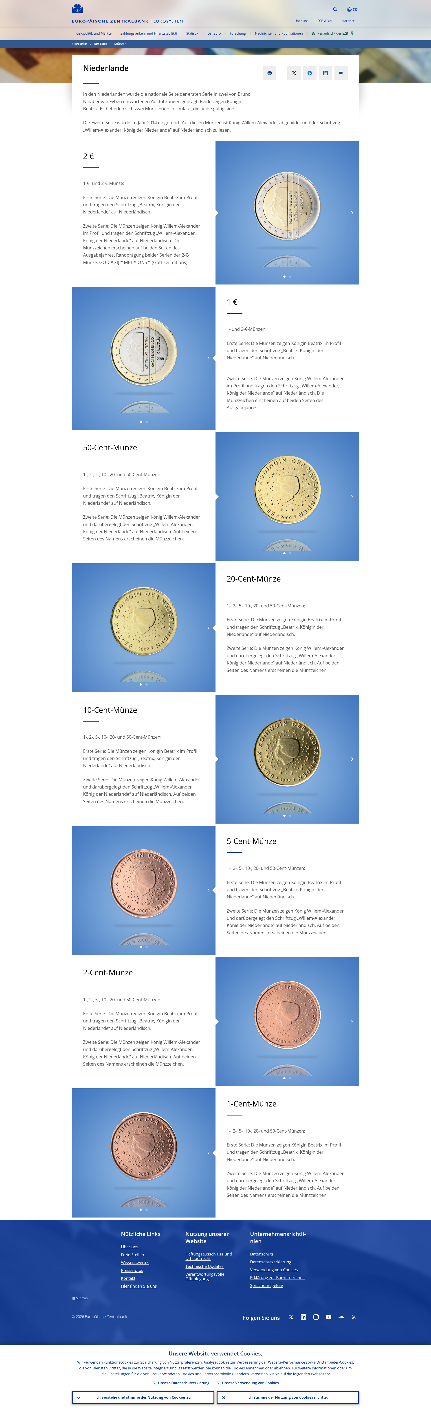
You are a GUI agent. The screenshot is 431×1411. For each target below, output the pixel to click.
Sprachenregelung (267, 1286)
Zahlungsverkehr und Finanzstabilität (149, 33)
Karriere (348, 21)
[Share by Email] (341, 73)
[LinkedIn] (303, 1317)
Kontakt (128, 1279)
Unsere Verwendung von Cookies (250, 1383)
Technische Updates (204, 1267)
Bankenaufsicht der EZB (330, 33)
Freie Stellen (132, 1255)
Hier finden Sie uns (139, 1286)
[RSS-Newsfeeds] (353, 1317)
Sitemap (82, 1298)
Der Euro (214, 33)
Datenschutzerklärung (270, 1262)
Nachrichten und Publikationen (279, 33)
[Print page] (269, 73)
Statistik (192, 33)
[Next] (352, 213)
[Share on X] (294, 73)
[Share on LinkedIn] (325, 73)
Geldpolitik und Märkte (94, 33)
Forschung (238, 33)
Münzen (120, 44)
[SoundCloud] (341, 1317)
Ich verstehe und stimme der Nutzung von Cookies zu (143, 1398)
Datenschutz (261, 1254)
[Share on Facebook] (310, 73)
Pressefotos (132, 1271)
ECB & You (325, 21)
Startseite (79, 44)
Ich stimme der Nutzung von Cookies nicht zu (288, 1398)
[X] (291, 1317)
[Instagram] (316, 1317)
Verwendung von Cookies (274, 1270)
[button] (343, 9)
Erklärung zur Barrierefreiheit (277, 1278)
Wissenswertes (135, 1263)
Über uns (301, 21)
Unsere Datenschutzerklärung (183, 1383)
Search (335, 9)
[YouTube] (328, 1317)
